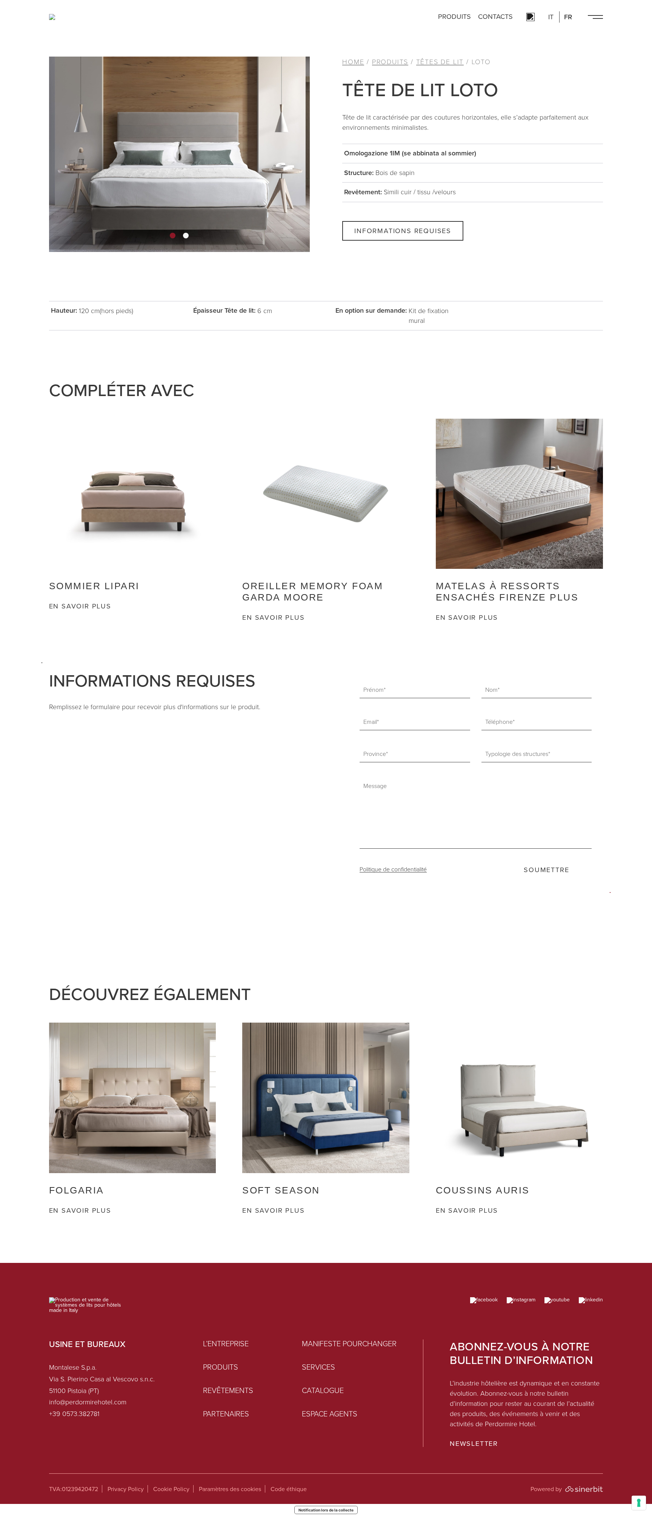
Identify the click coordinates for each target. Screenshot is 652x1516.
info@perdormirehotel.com (87, 1402)
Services (318, 1367)
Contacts (495, 17)
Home (353, 61)
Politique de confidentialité (393, 869)
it (551, 17)
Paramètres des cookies (230, 1489)
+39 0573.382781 (74, 1414)
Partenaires (226, 1414)
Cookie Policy (171, 1489)
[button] (172, 235)
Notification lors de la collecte (326, 1510)
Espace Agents (329, 1414)
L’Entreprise (226, 1343)
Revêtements (228, 1390)
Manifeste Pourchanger (349, 1343)
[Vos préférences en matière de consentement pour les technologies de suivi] (639, 1503)
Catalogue (323, 1390)
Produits (454, 17)
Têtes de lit (440, 61)
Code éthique (289, 1489)
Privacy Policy (126, 1489)
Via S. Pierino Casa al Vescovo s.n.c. (102, 1379)
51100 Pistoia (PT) (74, 1391)
